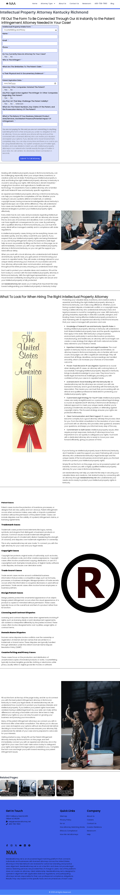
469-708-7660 (101, 3)
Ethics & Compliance (68, 831)
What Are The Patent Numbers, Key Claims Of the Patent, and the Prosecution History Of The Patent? (28, 108)
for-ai (62, 823)
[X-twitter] (16, 845)
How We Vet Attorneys (69, 834)
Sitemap (63, 816)
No (11, 57)
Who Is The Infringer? (11, 60)
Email (4, 40)
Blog (112, 3)
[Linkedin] (25, 845)
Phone (5, 47)
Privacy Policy (65, 820)
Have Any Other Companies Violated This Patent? (23, 87)
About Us (62, 3)
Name (5, 33)
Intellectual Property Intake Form (16, 27)
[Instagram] (11, 845)
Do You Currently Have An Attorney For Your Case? (24, 54)
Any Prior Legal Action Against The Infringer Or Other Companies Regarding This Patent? (30, 94)
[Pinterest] (29, 845)
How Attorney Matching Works (72, 827)
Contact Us (74, 3)
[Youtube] (20, 845)
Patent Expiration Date (12, 80)
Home (34, 3)
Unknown (19, 104)
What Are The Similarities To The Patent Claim (22, 66)
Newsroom (86, 3)
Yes (5, 57)
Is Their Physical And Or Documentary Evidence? (23, 73)
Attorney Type (46, 3)
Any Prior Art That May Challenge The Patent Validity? (25, 101)
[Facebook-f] (7, 845)
